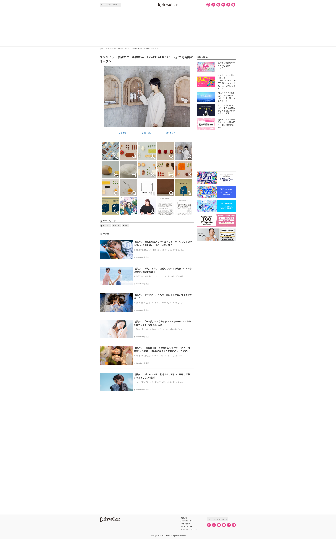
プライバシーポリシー (188, 529)
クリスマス (106, 226)
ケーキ (117, 226)
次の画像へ (170, 132)
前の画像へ (123, 132)
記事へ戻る (147, 132)
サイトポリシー (186, 526)
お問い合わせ (185, 523)
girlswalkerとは (186, 521)
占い (126, 226)
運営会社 (183, 518)
